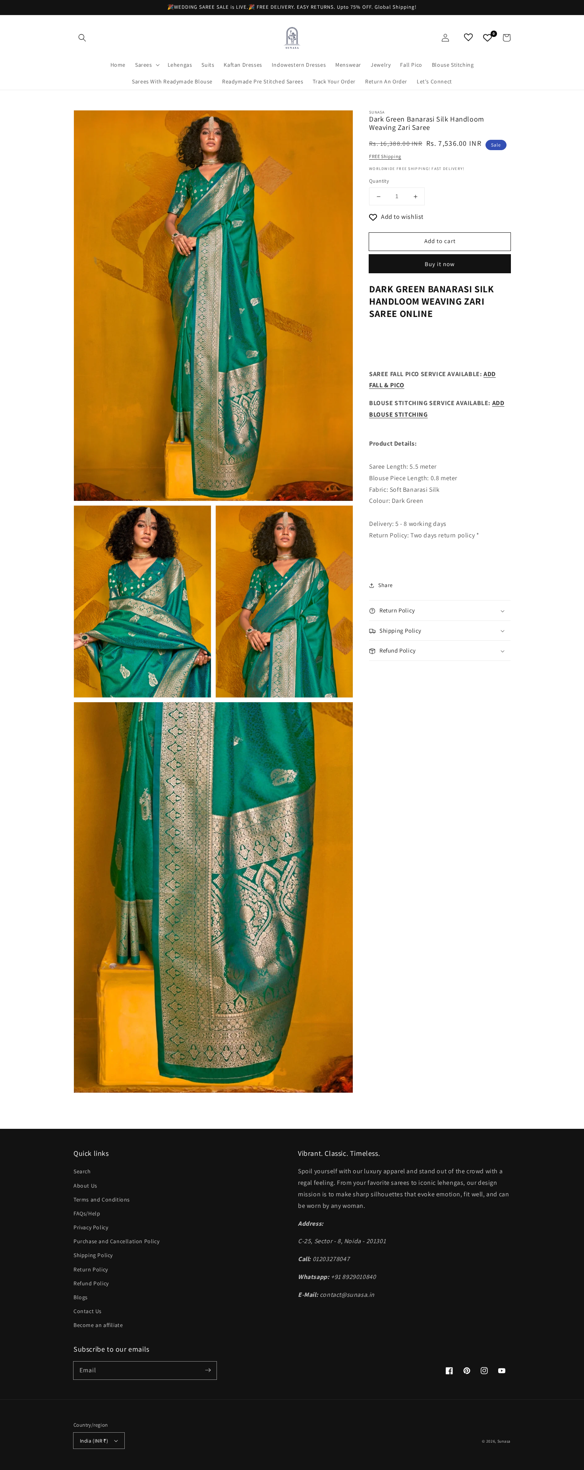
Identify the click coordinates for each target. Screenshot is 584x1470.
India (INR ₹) (94, 1440)
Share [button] (385, 585)
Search (82, 1171)
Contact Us (87, 1311)
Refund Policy (91, 1283)
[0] (487, 37)
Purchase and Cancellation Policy (116, 1241)
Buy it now (440, 264)
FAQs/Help (86, 1213)
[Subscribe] (208, 1370)
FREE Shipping (385, 156)
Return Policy (90, 1269)
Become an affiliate (98, 1325)
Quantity (379, 181)
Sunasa (504, 1441)
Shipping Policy (93, 1255)
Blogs (80, 1297)
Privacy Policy (90, 1227)
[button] (82, 37)
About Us (85, 1185)
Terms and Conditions (101, 1199)
